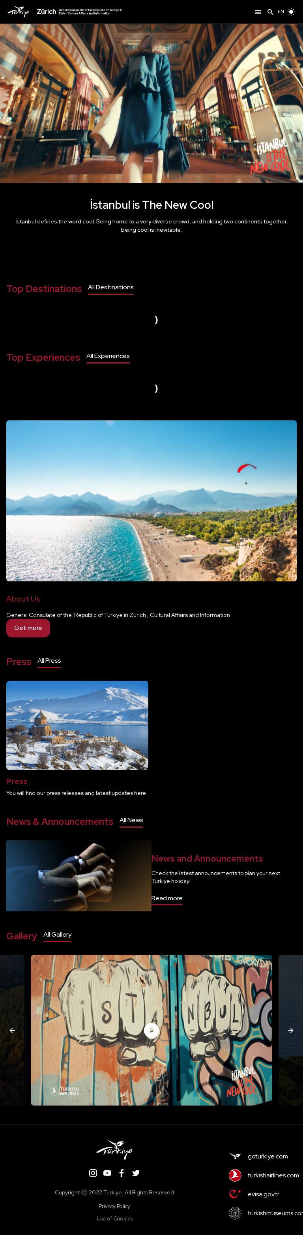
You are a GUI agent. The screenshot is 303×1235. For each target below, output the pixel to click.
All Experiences (108, 356)
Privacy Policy (114, 1206)
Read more (167, 898)
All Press (49, 660)
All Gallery (57, 934)
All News (131, 820)
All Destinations (111, 287)
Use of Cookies (115, 1218)
